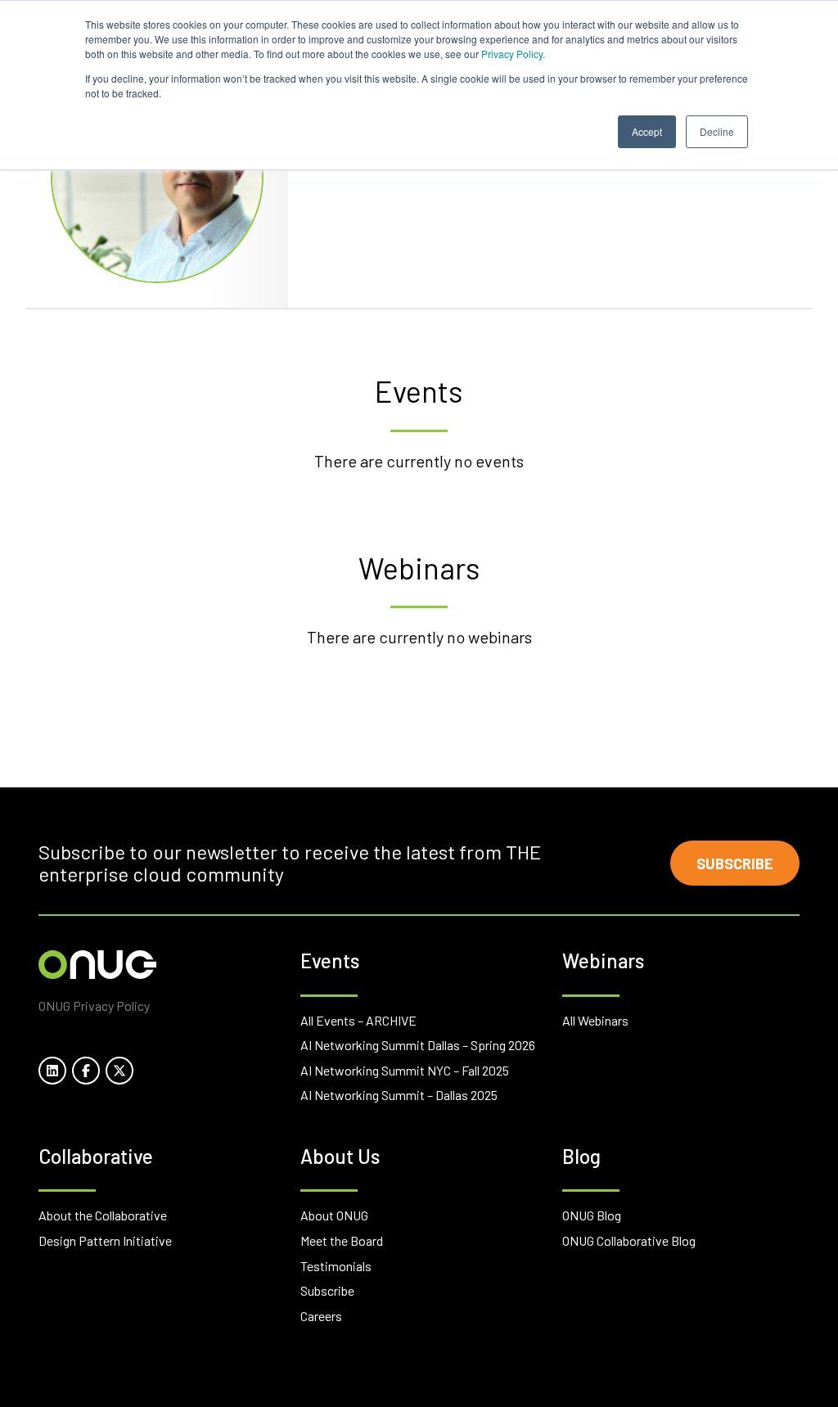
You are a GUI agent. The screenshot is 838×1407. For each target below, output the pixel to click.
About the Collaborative (102, 1215)
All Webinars (595, 1020)
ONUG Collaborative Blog (629, 1240)
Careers (321, 1316)
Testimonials (336, 1266)
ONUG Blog (591, 1215)
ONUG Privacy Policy (94, 1005)
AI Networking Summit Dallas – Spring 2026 (417, 1045)
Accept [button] (647, 131)
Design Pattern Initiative (105, 1240)
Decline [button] (717, 131)
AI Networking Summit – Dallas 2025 (399, 1095)
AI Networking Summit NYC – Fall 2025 (404, 1070)
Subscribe (734, 864)
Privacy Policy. (513, 54)
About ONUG (334, 1215)
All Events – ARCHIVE (358, 1020)
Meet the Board (341, 1240)
